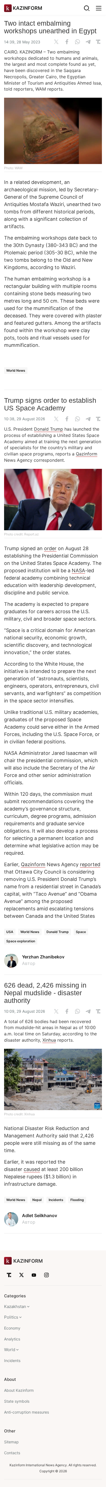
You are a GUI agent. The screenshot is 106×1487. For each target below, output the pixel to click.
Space (81, 932)
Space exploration (20, 941)
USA (9, 932)
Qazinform (86, 454)
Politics (11, 1317)
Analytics (12, 1339)
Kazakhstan (15, 1306)
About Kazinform (19, 1390)
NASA (78, 570)
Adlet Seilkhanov (39, 1215)
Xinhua (49, 1040)
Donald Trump (48, 429)
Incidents (56, 1200)
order (50, 548)
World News (15, 370)
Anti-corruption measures (26, 1412)
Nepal (37, 1200)
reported (90, 864)
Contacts (12, 1452)
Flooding (77, 1200)
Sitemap (11, 1442)
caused (32, 1169)
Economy (12, 1328)
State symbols (16, 1401)
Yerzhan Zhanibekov (43, 957)
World (9, 1349)
